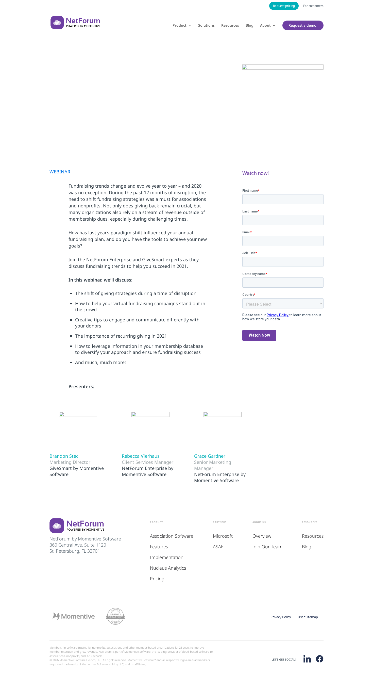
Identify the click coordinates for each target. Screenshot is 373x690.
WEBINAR (59, 172)
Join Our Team (267, 547)
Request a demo (302, 25)
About (265, 26)
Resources (230, 26)
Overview (261, 536)
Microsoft (223, 536)
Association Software (171, 536)
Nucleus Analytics (168, 568)
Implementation (166, 557)
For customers (313, 6)
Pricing (157, 579)
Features (159, 547)
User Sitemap (308, 617)
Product (180, 26)
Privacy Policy (280, 617)
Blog (249, 26)
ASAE (218, 547)
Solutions (206, 26)
